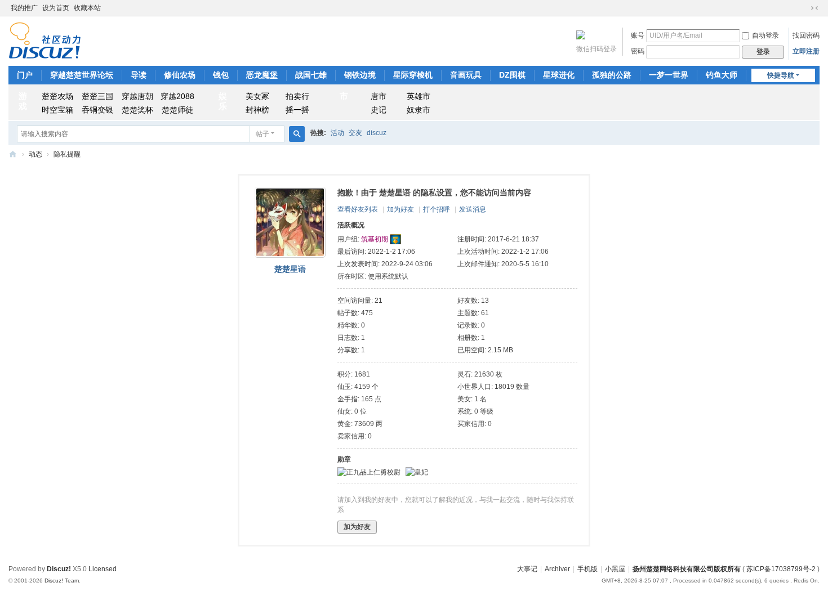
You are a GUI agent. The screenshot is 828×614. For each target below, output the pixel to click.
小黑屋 (615, 569)
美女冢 (257, 96)
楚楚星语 (290, 269)
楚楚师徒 (177, 109)
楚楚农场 (57, 96)
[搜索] (297, 134)
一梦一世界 (668, 74)
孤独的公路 (611, 74)
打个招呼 (436, 209)
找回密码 (806, 35)
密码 (637, 51)
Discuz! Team (61, 580)
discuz (376, 133)
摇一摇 (297, 109)
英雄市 (418, 96)
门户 (25, 74)
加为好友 (400, 209)
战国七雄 (311, 74)
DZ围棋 (512, 74)
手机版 (587, 569)
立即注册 (806, 51)
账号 (637, 35)
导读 (138, 74)
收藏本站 (87, 8)
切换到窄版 (814, 8)
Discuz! (59, 569)
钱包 (221, 74)
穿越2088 (177, 96)
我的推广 (24, 8)
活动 (337, 133)
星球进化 (559, 74)
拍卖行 (297, 96)
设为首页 (55, 8)
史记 (378, 109)
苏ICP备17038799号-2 (781, 569)
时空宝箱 (57, 109)
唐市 (378, 96)
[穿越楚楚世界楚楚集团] (44, 40)
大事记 (527, 569)
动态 (35, 154)
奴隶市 (418, 109)
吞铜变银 (97, 109)
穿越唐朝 (137, 96)
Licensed (102, 569)
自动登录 (765, 35)
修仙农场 (179, 74)
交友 (355, 133)
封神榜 (257, 109)
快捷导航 (780, 75)
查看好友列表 (357, 209)
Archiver (557, 569)
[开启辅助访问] (804, 8)
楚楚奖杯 (137, 109)
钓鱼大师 (721, 74)
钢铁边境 (360, 74)
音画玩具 (466, 74)
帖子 (262, 134)
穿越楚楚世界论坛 (81, 74)
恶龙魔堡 (262, 74)
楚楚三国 (97, 96)
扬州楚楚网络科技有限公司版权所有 (687, 569)
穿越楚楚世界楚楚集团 (12, 154)
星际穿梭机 (413, 74)
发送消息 (472, 209)
